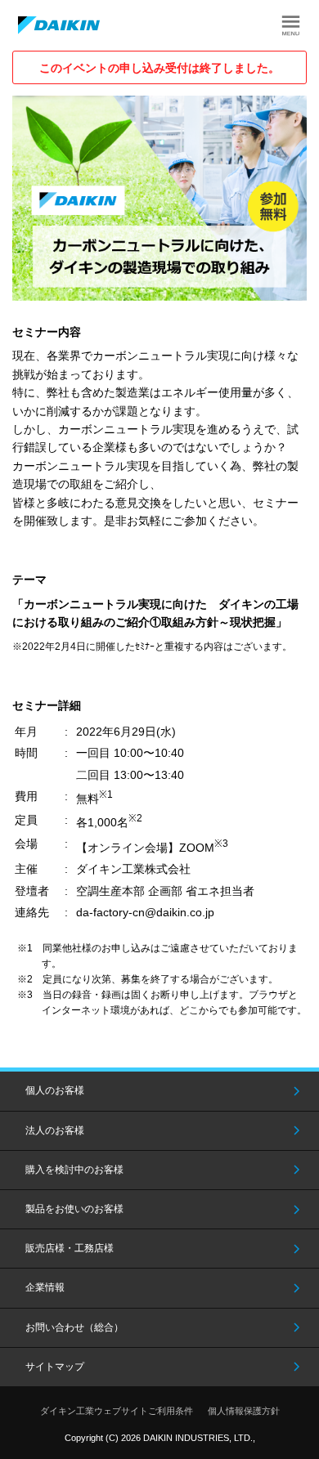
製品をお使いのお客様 (74, 1209)
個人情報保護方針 (244, 1411)
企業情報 (45, 1287)
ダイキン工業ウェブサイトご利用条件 (116, 1411)
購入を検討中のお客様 (74, 1169)
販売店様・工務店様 (69, 1248)
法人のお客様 (54, 1130)
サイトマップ (54, 1366)
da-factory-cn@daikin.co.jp (145, 912)
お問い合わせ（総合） (74, 1327)
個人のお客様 (54, 1090)
